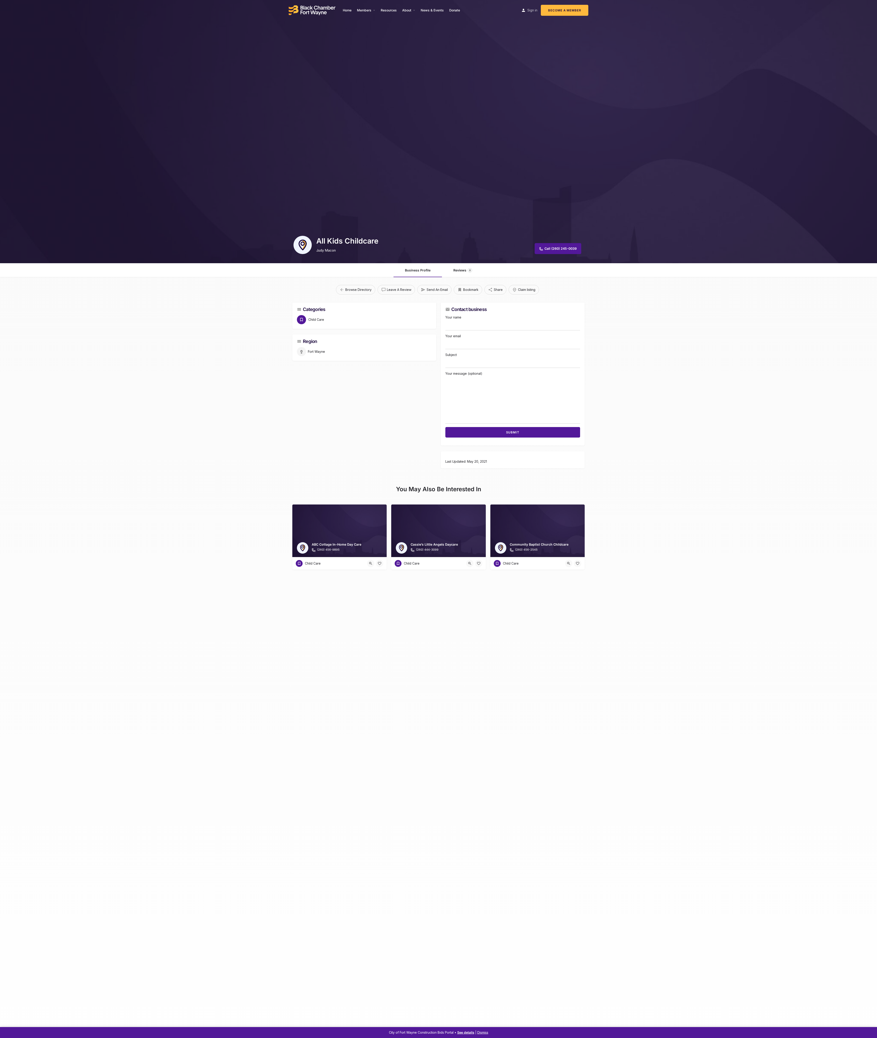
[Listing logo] (302, 245)
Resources (389, 10)
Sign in (532, 10)
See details (465, 1032)
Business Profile (418, 270)
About (406, 10)
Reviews (462, 270)
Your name (453, 317)
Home (347, 10)
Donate (454, 10)
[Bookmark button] (379, 563)
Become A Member (564, 10)
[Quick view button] (370, 563)
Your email (453, 336)
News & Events (432, 10)
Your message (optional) (463, 373)
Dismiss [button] (482, 1032)
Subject (451, 355)
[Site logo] (313, 10)
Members (364, 10)
